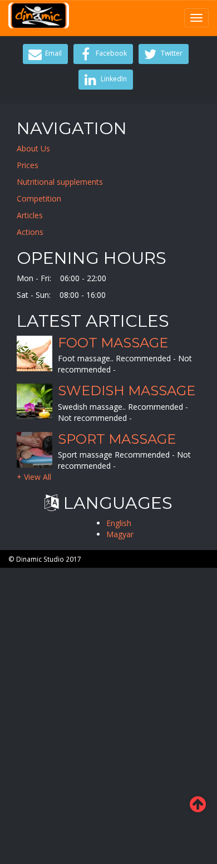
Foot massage (113, 343)
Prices (27, 165)
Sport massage (117, 439)
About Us (33, 148)
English (118, 523)
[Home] (38, 15)
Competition (39, 198)
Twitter (171, 53)
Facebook (110, 53)
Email (52, 53)
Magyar (120, 534)
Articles (30, 215)
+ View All (34, 477)
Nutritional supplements (60, 181)
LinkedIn (113, 79)
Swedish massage (126, 390)
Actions (30, 232)
